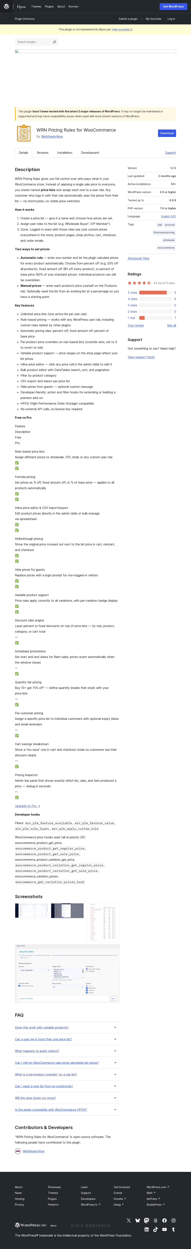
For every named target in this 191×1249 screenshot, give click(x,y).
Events (118, 1192)
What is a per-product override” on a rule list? (46, 1074)
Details (23, 152)
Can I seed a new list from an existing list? (44, 1086)
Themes (53, 1192)
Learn (84, 1187)
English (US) (168, 216)
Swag (119, 1204)
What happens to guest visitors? (37, 1051)
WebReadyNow (52, 136)
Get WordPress (173, 6)
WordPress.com (158, 1187)
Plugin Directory (25, 18)
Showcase (54, 1187)
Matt (151, 1192)
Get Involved (122, 1187)
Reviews (42, 152)
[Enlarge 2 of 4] (79, 908)
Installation (64, 152)
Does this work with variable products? (42, 1027)
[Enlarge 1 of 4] (43, 908)
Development (90, 152)
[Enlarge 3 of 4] (115, 908)
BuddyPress (156, 1204)
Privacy (19, 1204)
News (18, 1192)
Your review (136, 325)
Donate (120, 1198)
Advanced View (138, 258)
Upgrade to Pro (27, 806)
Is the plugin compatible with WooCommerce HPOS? (51, 1109)
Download (167, 133)
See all (171, 325)
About (18, 1187)
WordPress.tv (91, 1204)
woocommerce (166, 247)
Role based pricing (164, 232)
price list (170, 224)
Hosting (19, 1198)
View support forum (141, 357)
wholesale (169, 240)
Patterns (53, 1204)
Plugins (52, 1198)
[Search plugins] (54, 42)
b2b (160, 224)
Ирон (54, 1225)
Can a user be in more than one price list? (43, 1039)
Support (170, 152)
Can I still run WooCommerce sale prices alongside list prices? (57, 1063)
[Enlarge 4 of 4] (115, 949)
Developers (88, 1198)
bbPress (153, 1198)
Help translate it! (122, 29)
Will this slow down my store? (35, 1098)
